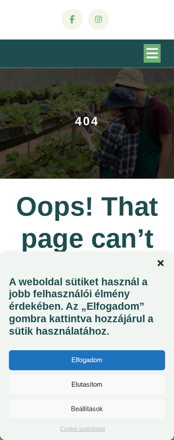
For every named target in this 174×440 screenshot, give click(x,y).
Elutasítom (87, 384)
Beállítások (87, 408)
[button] (160, 262)
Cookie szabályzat (82, 429)
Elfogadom (87, 360)
